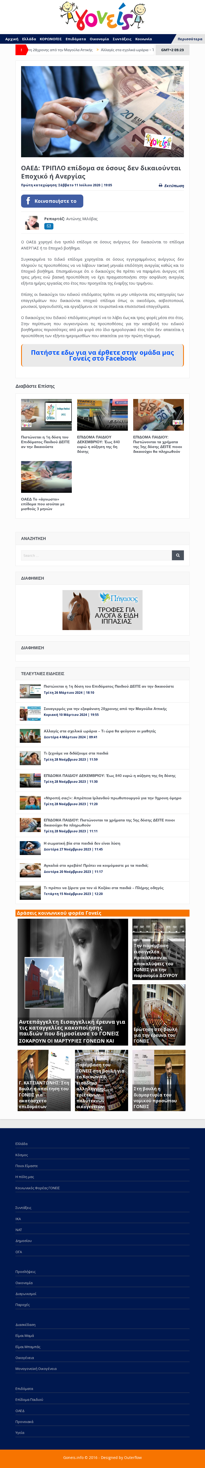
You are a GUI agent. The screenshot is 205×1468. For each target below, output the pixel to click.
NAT (18, 1229)
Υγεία (19, 1432)
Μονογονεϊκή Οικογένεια (36, 1368)
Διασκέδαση (25, 1324)
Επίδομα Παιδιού (29, 1399)
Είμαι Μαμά (24, 1335)
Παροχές (22, 1304)
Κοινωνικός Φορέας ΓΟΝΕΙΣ (37, 1187)
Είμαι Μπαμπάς (27, 1346)
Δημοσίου (23, 1240)
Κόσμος (21, 1154)
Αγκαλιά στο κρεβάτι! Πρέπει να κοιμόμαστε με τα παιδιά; (96, 865)
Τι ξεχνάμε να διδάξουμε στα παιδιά (76, 753)
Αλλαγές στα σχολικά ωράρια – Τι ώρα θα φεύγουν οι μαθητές (123, 50)
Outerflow (133, 1457)
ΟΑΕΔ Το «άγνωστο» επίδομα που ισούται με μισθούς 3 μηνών (43, 504)
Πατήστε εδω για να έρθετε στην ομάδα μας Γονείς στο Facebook (102, 355)
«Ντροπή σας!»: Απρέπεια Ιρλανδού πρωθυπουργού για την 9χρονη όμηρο (113, 797)
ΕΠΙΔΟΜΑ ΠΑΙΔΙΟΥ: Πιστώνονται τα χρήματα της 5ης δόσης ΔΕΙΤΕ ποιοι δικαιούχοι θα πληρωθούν (157, 444)
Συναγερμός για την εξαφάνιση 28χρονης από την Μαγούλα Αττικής (105, 708)
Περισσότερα (190, 39)
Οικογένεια (24, 1357)
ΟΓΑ (18, 1251)
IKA (18, 1218)
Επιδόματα (76, 39)
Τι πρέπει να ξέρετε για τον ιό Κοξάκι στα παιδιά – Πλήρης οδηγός (104, 887)
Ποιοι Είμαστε (26, 1165)
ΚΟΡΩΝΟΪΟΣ (51, 39)
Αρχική (11, 39)
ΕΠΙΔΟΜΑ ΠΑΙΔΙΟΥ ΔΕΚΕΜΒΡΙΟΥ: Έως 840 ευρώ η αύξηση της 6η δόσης (98, 444)
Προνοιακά (24, 1421)
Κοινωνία (143, 39)
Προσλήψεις (25, 1271)
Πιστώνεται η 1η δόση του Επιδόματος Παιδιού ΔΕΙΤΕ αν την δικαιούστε (45, 441)
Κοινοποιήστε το (55, 201)
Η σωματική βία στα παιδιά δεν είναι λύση (82, 843)
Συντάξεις (122, 39)
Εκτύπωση (174, 185)
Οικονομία (99, 39)
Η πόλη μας (24, 1176)
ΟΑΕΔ (20, 1410)
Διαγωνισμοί (25, 1293)
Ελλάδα (29, 39)
